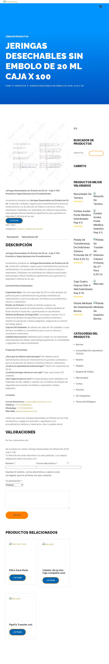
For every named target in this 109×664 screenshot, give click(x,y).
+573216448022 (25, 408)
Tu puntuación (14, 481)
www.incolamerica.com (26, 411)
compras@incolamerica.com (38, 401)
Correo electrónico (46, 463)
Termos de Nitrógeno (86, 401)
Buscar (96, 153)
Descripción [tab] (13, 237)
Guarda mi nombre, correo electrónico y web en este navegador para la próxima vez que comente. (33, 474)
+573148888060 (23, 405)
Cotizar (14, 220)
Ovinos (79, 383)
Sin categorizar (83, 395)
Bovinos (79, 344)
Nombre (10, 463)
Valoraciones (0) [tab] (30, 237)
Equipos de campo (34, 229)
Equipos (20, 229)
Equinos (79, 359)
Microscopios (82, 377)
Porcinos (80, 389)
